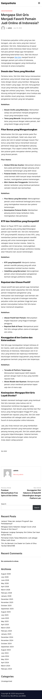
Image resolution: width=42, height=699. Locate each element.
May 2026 (5, 583)
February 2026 (6, 593)
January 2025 (6, 634)
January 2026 (6, 596)
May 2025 (5, 621)
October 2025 (6, 605)
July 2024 (4, 653)
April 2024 (5, 662)
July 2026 (4, 577)
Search (3, 504)
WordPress (14, 696)
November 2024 (7, 640)
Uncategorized (7, 11)
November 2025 (7, 602)
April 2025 (5, 624)
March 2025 (5, 628)
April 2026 (5, 586)
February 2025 (6, 631)
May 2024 (5, 659)
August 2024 (6, 650)
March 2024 (5, 666)
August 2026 (6, 574)
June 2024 (5, 656)
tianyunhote (8, 3)
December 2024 (7, 637)
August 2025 (6, 612)
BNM (24, 696)
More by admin (18, 474)
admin (10, 28)
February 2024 (6, 669)
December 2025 (7, 599)
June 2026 (5, 580)
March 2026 (5, 590)
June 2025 (5, 618)
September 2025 (7, 609)
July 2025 (4, 615)
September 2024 (7, 647)
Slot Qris (18, 57)
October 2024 (6, 643)
